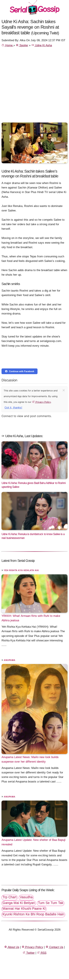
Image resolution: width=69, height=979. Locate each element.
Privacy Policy (43, 402)
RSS (43, 952)
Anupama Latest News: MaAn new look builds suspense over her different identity (30, 759)
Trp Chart (10, 897)
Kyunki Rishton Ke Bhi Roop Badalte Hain (33, 914)
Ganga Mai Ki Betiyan (19, 903)
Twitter (30, 952)
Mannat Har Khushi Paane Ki (24, 908)
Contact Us (55, 947)
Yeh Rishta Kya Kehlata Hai (21, 570)
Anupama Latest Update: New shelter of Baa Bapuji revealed (33, 842)
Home (8, 45)
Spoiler (23, 45)
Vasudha (26, 897)
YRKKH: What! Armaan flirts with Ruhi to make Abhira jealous (31, 618)
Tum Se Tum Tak (50, 903)
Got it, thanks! (13, 407)
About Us (13, 947)
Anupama (9, 660)
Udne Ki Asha (43, 45)
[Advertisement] (34, 86)
